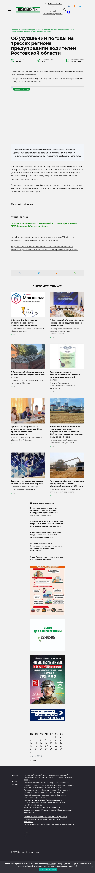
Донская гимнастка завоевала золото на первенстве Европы (27, 482)
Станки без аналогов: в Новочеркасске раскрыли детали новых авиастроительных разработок (46, 547)
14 (51, 743)
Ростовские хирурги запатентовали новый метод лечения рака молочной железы (65, 376)
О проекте (15, 780)
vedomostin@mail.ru (52, 14)
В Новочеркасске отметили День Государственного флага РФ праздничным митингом (45, 535)
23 (61, 746)
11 (36, 743)
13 (46, 743)
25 (36, 749)
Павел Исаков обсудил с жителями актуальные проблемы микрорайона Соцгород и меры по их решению (47, 523)
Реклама (15, 775)
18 (36, 746)
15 (56, 743)
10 (31, 743)
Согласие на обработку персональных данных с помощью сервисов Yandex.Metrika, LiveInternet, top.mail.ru (45, 819)
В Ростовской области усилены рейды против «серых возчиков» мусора (28, 374)
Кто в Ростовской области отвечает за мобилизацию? (37, 237)
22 (56, 746)
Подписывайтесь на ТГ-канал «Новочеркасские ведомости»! (48, 250)
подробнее (51, 864)
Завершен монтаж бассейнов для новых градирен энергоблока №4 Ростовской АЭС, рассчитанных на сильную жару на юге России (66, 431)
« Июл (33, 760)
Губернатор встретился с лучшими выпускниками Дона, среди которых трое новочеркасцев (27, 430)
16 (61, 743)
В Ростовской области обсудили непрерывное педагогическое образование (67, 323)
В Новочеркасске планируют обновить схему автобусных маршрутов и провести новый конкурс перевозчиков (44, 511)
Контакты (15, 784)
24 (31, 749)
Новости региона (22, 89)
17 (31, 746)
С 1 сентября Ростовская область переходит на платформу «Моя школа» (24, 323)
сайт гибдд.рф (25, 204)
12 (41, 743)
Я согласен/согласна (48, 869)
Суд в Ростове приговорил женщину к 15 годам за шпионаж (47, 558)
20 (46, 746)
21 (51, 746)
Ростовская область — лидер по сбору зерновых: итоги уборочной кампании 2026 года (67, 483)
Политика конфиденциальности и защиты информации (49, 824)
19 (41, 746)
